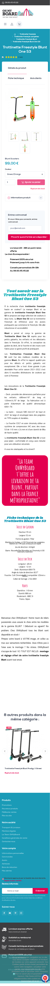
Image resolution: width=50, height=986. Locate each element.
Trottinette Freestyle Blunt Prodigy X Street (23, 768)
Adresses (6, 864)
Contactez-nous (8, 841)
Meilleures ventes (9, 812)
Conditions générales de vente (14, 838)
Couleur (8, 169)
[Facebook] (4, 913)
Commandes (7, 857)
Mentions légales (9, 831)
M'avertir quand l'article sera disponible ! (29, 237)
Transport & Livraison (11, 827)
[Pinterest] (15, 913)
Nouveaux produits (10, 809)
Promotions (7, 805)
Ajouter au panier (33, 182)
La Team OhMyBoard (11, 834)
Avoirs (4, 860)
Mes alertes (7, 871)
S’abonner (40, 891)
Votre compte (9, 848)
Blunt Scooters (12, 158)
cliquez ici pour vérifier (13, 881)
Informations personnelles (13, 853)
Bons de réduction (9, 867)
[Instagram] (21, 913)
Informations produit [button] (20, 197)
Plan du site (7, 816)
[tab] (17, 69)
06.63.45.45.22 (11, 2)
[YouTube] (10, 913)
